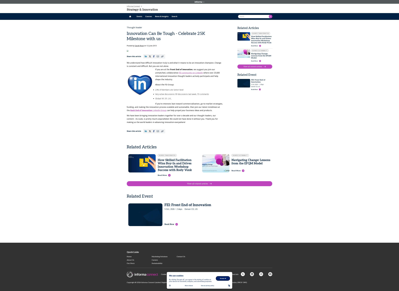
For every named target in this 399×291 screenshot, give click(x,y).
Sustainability (157, 263)
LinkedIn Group (148, 110)
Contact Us (181, 257)
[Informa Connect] (252, 274)
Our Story (131, 263)
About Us (130, 260)
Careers (155, 260)
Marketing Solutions (159, 257)
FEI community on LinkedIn (191, 72)
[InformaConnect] (243, 274)
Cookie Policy (166, 274)
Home (129, 257)
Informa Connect (133, 6)
